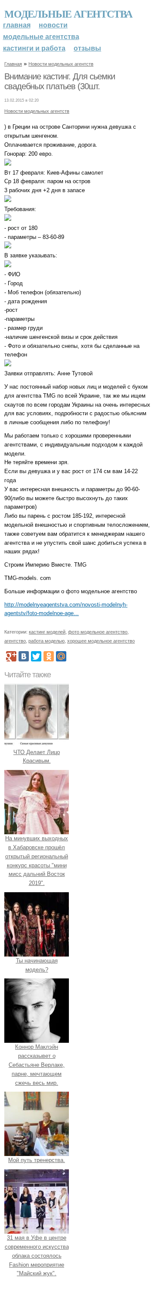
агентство (15, 640)
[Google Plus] (11, 656)
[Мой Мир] (61, 656)
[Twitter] (36, 656)
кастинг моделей (47, 631)
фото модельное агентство (97, 631)
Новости (53, 25)
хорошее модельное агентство (101, 640)
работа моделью (46, 640)
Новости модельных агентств (60, 63)
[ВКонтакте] (24, 656)
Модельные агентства (68, 13)
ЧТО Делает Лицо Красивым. (36, 756)
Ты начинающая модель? (37, 965)
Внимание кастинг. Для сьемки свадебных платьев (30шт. (59, 81)
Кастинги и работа (34, 48)
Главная (17, 25)
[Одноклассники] (48, 656)
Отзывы (87, 48)
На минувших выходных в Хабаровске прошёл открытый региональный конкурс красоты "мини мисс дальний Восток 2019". (36, 860)
